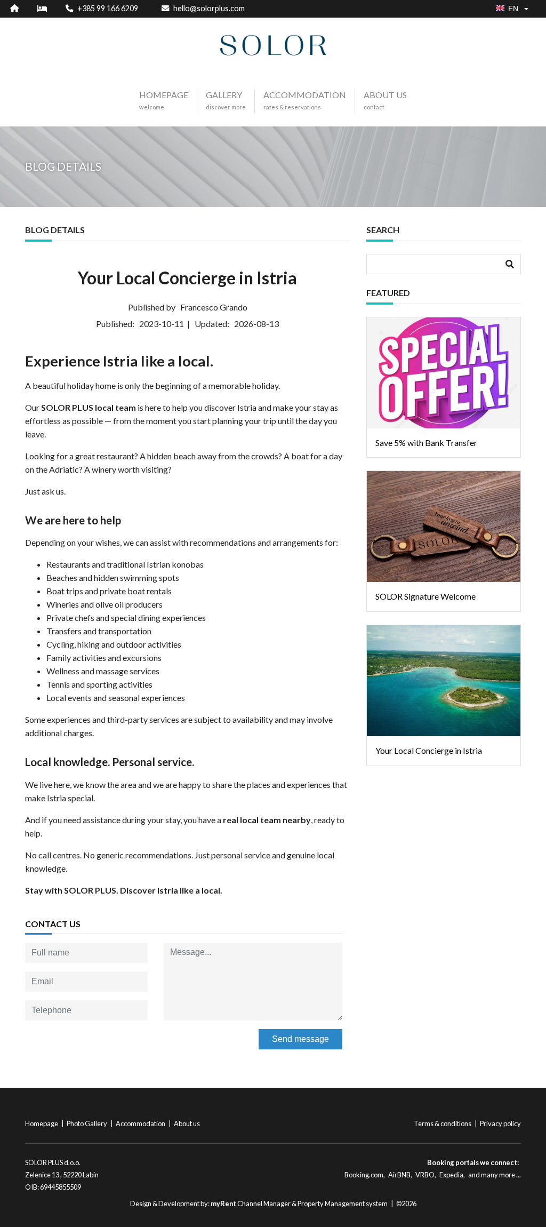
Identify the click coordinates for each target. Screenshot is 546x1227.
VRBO (425, 1174)
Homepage (42, 1123)
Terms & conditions (443, 1123)
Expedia (451, 1174)
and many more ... (494, 1174)
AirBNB (399, 1174)
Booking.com (363, 1174)
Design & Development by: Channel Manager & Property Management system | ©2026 (273, 1203)
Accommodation (141, 1123)
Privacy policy (500, 1123)
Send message (300, 1038)
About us (187, 1123)
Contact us (53, 924)
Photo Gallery (87, 1123)
